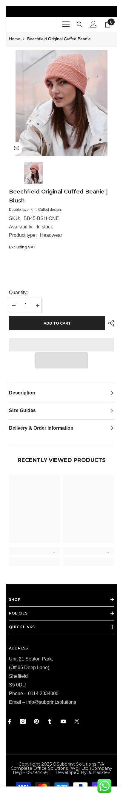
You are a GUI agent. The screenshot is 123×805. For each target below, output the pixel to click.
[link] (34, 550)
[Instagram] (23, 721)
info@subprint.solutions (51, 702)
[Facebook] (9, 721)
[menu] (66, 24)
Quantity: (18, 292)
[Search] (79, 24)
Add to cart (57, 323)
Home (14, 38)
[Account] (93, 24)
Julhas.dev (99, 772)
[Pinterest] (36, 721)
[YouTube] (63, 721)
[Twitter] (76, 721)
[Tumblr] (49, 721)
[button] (61, 360)
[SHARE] (109, 323)
